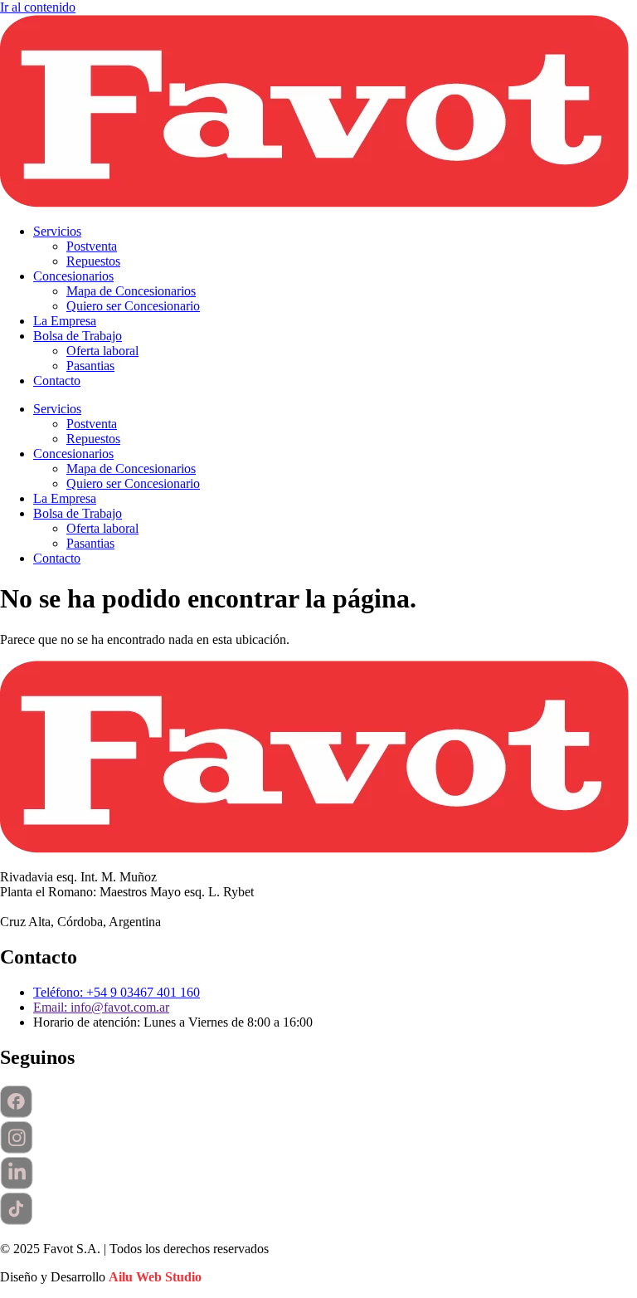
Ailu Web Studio (155, 1277)
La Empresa (64, 321)
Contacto (56, 380)
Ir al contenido (37, 7)
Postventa (91, 246)
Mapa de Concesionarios (131, 291)
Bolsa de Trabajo (77, 336)
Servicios (57, 231)
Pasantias (90, 366)
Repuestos (93, 261)
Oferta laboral (102, 351)
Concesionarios (73, 276)
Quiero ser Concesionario (133, 306)
